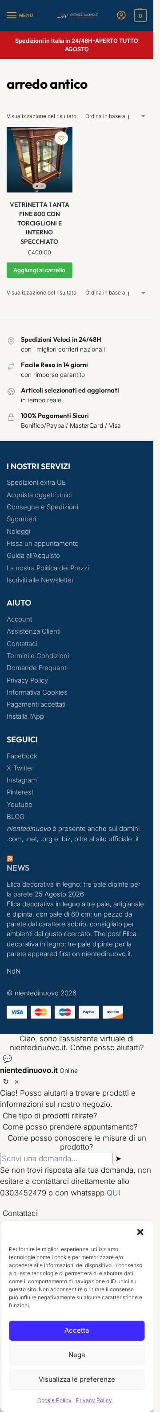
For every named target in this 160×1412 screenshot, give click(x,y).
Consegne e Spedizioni (42, 507)
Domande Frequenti (37, 668)
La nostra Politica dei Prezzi (48, 568)
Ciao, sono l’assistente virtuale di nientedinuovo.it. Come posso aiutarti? (77, 1043)
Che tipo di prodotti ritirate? (50, 1115)
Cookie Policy (54, 1400)
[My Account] (121, 16)
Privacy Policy (94, 1400)
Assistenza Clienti (33, 631)
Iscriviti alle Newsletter (40, 580)
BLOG (15, 817)
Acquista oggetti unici (39, 495)
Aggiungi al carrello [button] (39, 270)
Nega (76, 1355)
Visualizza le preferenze (77, 1379)
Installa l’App (25, 716)
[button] (140, 1232)
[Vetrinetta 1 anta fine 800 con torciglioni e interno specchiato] (39, 160)
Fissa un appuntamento (43, 544)
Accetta (76, 1330)
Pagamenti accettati (36, 704)
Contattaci (22, 644)
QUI (113, 1192)
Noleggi (18, 532)
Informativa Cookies (37, 692)
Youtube (19, 805)
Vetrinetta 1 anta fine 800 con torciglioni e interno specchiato (39, 223)
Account (19, 619)
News (18, 868)
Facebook (22, 756)
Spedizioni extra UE (36, 483)
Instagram (22, 780)
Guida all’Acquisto (33, 556)
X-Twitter (20, 768)
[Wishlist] (61, 138)
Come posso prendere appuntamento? (70, 1126)
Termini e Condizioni (38, 656)
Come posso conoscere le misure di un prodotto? (77, 1142)
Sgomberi (21, 519)
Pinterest (20, 792)
